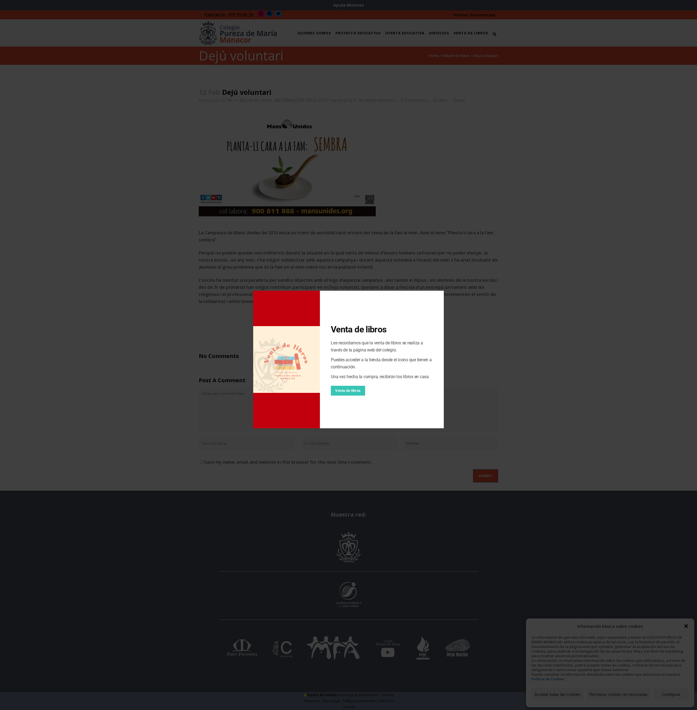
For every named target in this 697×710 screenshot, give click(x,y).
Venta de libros (348, 391)
